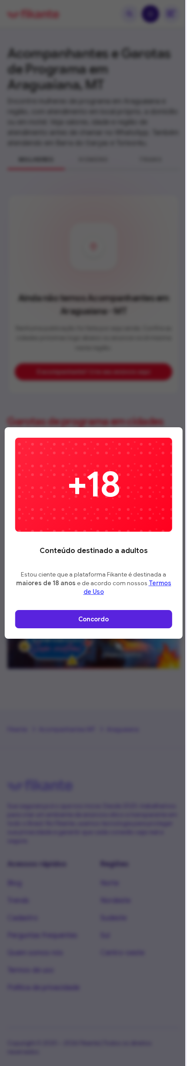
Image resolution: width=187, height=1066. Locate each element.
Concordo (93, 619)
